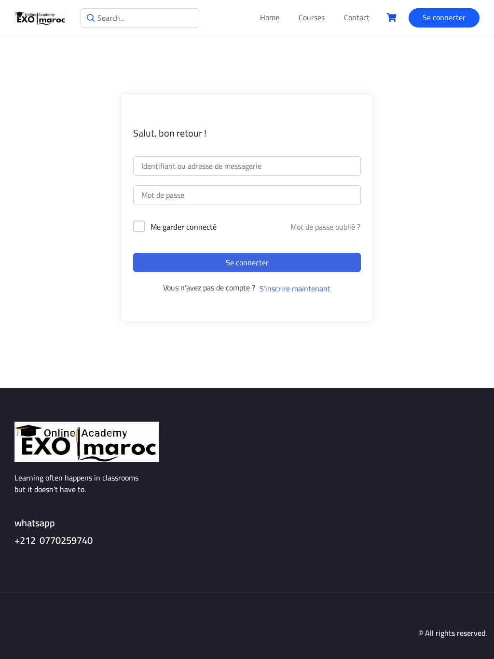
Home (269, 18)
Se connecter (444, 17)
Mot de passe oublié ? (325, 227)
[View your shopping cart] (392, 17)
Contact (357, 18)
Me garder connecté (184, 227)
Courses (312, 18)
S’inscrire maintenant (295, 288)
